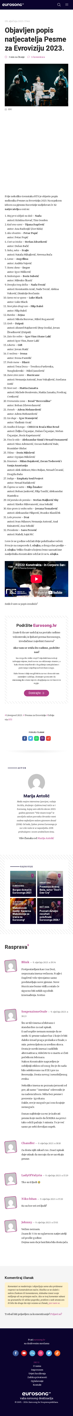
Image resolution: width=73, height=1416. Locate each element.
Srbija (51, 715)
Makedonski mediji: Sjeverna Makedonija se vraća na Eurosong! (22, 914)
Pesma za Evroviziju (35, 715)
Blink (25, 962)
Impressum (37, 1369)
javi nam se (54, 1303)
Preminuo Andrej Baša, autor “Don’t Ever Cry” (50, 889)
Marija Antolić (46, 838)
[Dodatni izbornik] (66, 5)
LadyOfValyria (31, 1175)
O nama (37, 1366)
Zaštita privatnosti (37, 1377)
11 (59, 903)
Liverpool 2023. (14, 715)
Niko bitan (29, 1199)
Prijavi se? (56, 1314)
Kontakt (37, 1385)
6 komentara (38, 57)
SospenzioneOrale (34, 1011)
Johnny (26, 1222)
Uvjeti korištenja (37, 1373)
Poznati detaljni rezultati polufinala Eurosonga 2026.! (50, 915)
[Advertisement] (36, 153)
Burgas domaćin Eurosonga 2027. (22, 891)
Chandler (28, 1143)
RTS (10, 719)
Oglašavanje (37, 1381)
